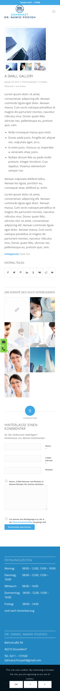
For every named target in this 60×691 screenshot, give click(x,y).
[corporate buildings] (25, 44)
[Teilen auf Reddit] (46, 272)
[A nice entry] (17, 334)
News (44, 81)
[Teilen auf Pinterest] (21, 272)
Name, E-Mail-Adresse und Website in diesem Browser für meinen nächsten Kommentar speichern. (26, 484)
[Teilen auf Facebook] (8, 272)
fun (28, 254)
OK (16, 684)
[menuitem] (54, 12)
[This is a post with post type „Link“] (17, 309)
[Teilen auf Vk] (39, 272)
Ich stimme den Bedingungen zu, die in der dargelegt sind (27, 520)
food (22, 254)
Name (48, 447)
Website (49, 469)
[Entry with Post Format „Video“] (42, 309)
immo (23, 86)
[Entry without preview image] (42, 359)
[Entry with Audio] (42, 334)
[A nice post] (17, 359)
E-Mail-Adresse (49, 460)
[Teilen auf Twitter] (14, 272)
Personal (8, 86)
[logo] (24, 11)
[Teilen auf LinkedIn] (27, 272)
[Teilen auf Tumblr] (33, 272)
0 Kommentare (29, 81)
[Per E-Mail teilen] (52, 272)
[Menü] (54, 12)
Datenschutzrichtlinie (22, 522)
